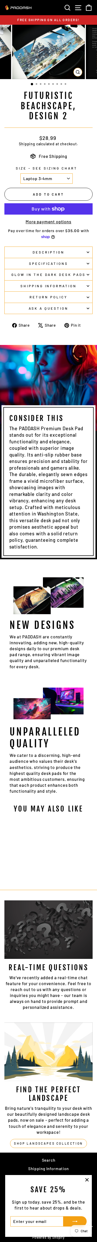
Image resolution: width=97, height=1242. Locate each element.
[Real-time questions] (48, 929)
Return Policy (48, 297)
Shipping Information (48, 1168)
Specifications (48, 263)
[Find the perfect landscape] (48, 1052)
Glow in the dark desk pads (48, 275)
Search (48, 1160)
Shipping (27, 144)
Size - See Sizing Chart (46, 168)
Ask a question (48, 308)
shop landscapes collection (48, 1143)
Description (48, 252)
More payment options (48, 221)
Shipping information (48, 286)
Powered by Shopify (48, 1237)
